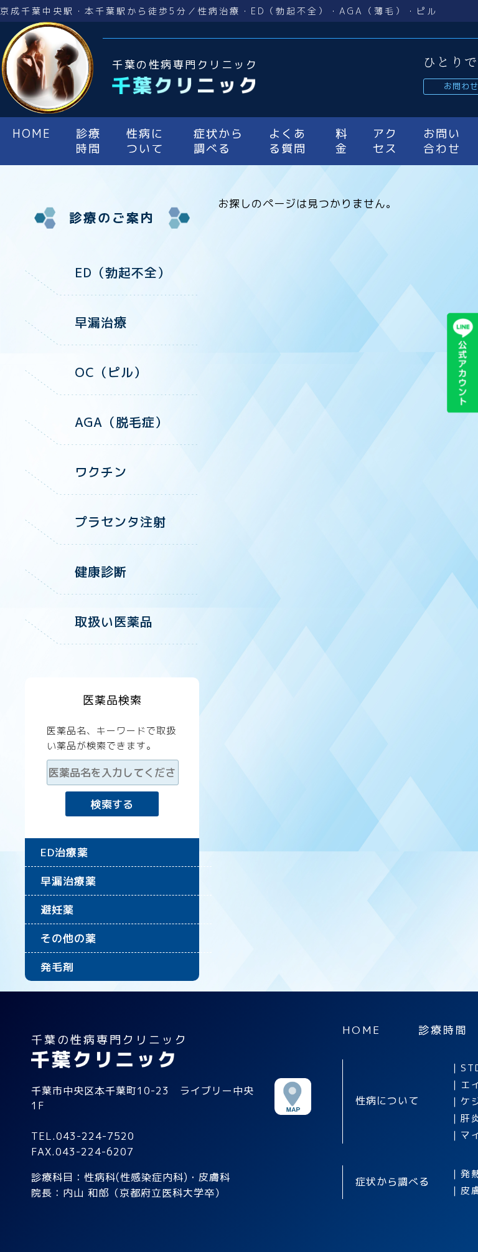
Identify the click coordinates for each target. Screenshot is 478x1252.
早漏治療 (101, 322)
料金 (341, 141)
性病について (145, 141)
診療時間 (88, 141)
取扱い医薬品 (114, 621)
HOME (31, 133)
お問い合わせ (442, 141)
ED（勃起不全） (123, 272)
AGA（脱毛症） (121, 422)
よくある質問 (287, 141)
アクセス (385, 141)
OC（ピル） (111, 372)
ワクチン (101, 471)
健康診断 (101, 571)
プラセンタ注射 (120, 521)
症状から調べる (218, 141)
